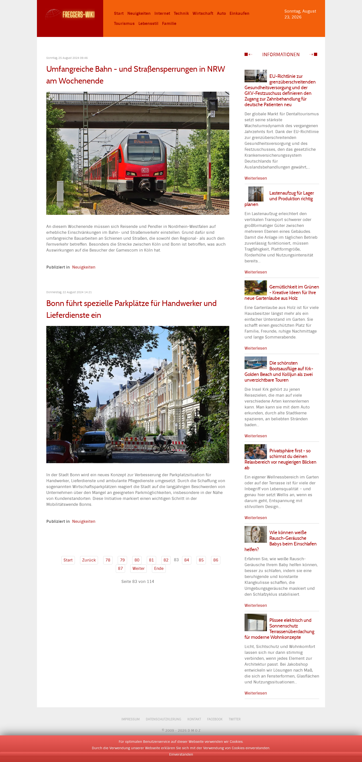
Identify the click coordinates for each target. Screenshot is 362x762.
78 (107, 560)
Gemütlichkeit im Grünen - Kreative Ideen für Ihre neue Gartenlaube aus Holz (282, 292)
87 (120, 568)
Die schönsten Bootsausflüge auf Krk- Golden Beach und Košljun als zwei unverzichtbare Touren (279, 371)
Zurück (89, 560)
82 (166, 560)
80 (136, 560)
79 (122, 560)
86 (215, 560)
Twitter (235, 719)
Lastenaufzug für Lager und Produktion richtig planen (279, 198)
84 (186, 560)
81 (151, 560)
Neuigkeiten (83, 267)
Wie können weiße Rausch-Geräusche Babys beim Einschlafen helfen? (281, 540)
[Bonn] (137, 394)
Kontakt (194, 719)
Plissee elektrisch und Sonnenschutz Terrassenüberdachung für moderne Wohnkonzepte (279, 628)
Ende (159, 568)
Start (68, 560)
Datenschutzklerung (163, 719)
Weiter (138, 568)
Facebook (215, 719)
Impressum (130, 719)
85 (201, 560)
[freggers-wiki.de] (70, 14)
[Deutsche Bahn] (137, 152)
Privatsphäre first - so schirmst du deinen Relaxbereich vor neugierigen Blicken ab (280, 459)
